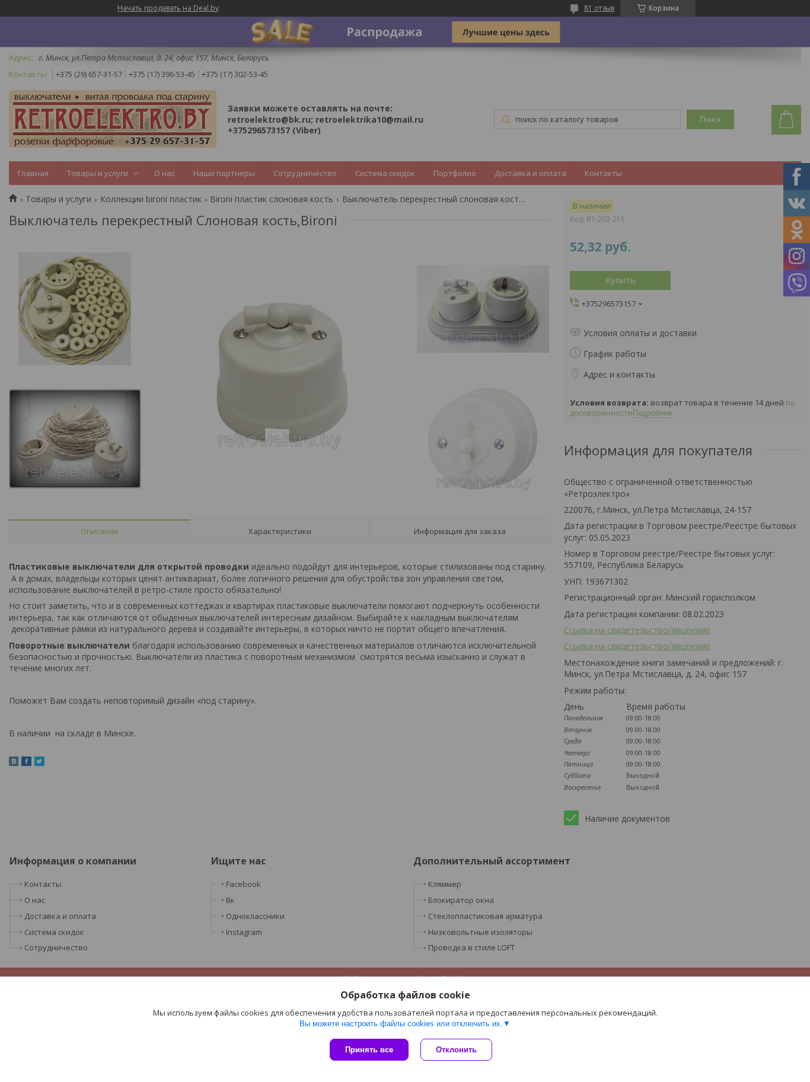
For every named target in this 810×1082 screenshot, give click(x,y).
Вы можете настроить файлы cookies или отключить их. (401, 1023)
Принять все (369, 1049)
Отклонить (456, 1049)
